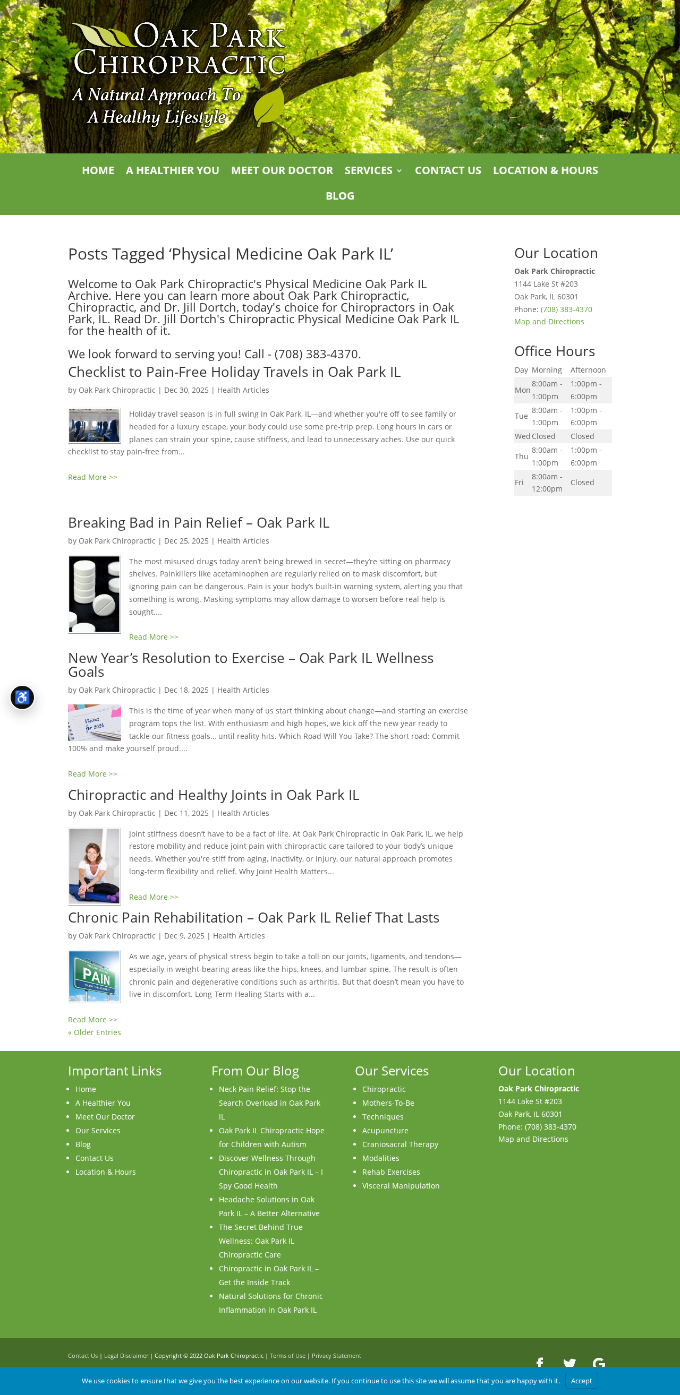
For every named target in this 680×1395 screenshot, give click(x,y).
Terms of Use (287, 1355)
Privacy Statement (336, 1355)
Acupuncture (385, 1130)
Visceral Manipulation (401, 1186)
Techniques (383, 1117)
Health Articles (243, 390)
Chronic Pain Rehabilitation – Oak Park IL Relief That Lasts (253, 917)
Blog (340, 197)
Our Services (98, 1130)
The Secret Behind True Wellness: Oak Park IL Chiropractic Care (261, 1241)
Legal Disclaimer (126, 1355)
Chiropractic (384, 1089)
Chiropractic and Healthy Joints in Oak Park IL (214, 794)
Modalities (381, 1158)
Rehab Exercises (391, 1172)
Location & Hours (545, 172)
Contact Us (448, 172)
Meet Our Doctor (282, 172)
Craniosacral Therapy (400, 1144)
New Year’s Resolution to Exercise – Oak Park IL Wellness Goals (251, 664)
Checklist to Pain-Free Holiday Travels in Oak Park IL (234, 371)
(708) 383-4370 (566, 309)
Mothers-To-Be (388, 1103)
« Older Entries (94, 1032)
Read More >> (92, 477)
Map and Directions (549, 321)
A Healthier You (172, 172)
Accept (581, 1380)
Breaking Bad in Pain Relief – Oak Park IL (199, 522)
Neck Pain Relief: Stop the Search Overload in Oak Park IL (269, 1103)
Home (98, 172)
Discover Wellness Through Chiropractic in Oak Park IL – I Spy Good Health (271, 1172)
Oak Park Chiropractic (117, 390)
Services (369, 172)
